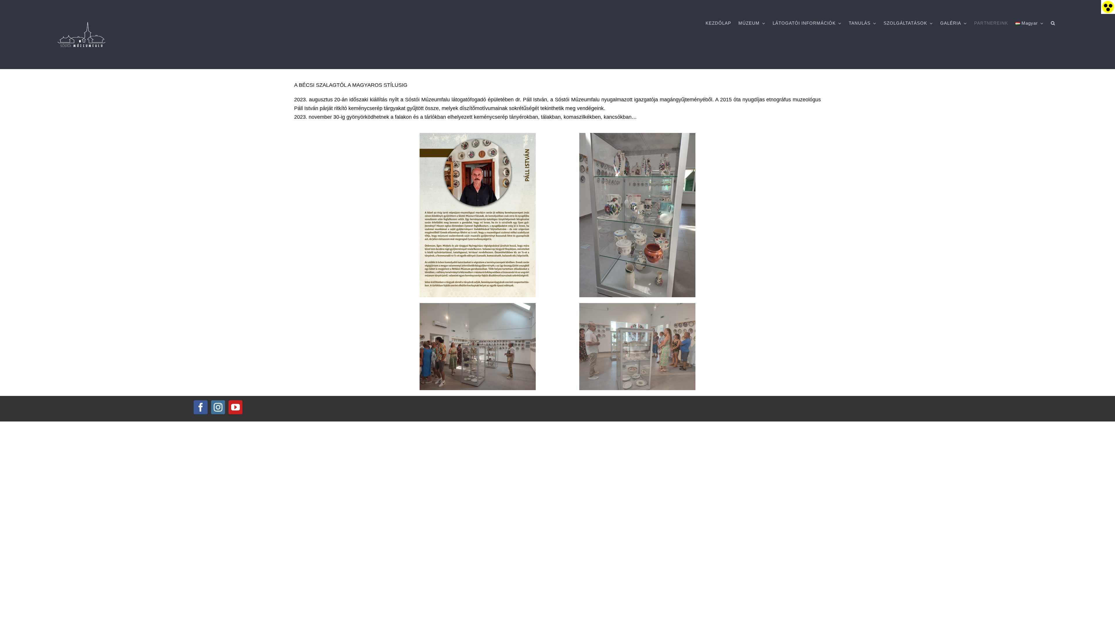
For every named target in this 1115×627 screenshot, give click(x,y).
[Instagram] (218, 407)
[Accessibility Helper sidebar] (1108, 7)
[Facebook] (201, 407)
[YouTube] (235, 407)
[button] (1053, 23)
